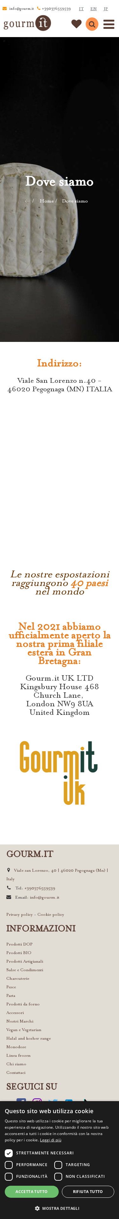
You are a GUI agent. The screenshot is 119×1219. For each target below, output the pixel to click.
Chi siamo (16, 1064)
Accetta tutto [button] (32, 1191)
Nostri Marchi (19, 1021)
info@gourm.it (21, 9)
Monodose (16, 1047)
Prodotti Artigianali (24, 961)
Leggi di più (50, 1140)
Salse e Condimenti (24, 970)
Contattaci (15, 1072)
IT (81, 9)
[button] (59, 1208)
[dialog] (59, 1160)
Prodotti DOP (19, 944)
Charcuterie (17, 978)
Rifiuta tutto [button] (88, 1191)
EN (93, 9)
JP (106, 9)
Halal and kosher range (28, 1038)
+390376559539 (56, 9)
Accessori (15, 1012)
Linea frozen (18, 1055)
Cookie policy (50, 914)
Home (47, 201)
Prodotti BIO (18, 953)
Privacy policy (19, 914)
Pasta (10, 995)
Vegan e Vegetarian (23, 1030)
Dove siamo (75, 201)
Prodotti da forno (23, 1004)
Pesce (11, 987)
